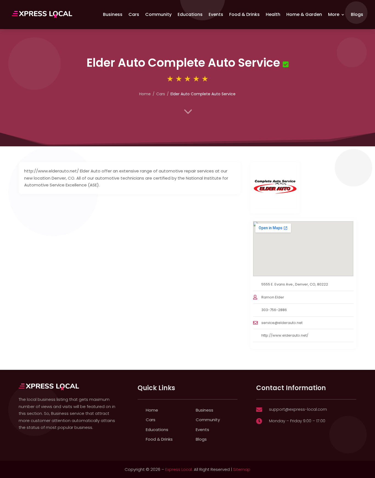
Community (158, 14)
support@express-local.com (298, 409)
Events (216, 14)
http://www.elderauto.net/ (284, 335)
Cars (133, 14)
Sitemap (241, 469)
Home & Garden (304, 14)
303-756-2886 (274, 309)
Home (152, 410)
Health (273, 14)
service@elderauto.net (282, 322)
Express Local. (179, 469)
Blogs (357, 14)
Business (112, 14)
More (333, 14)
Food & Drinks (244, 14)
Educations (190, 14)
